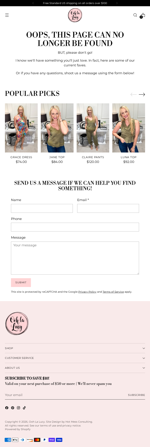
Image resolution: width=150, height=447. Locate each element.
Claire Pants (93, 157)
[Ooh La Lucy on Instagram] (19, 408)
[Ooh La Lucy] (75, 15)
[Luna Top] (128, 127)
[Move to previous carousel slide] (133, 94)
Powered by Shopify (18, 429)
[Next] (117, 3)
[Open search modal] (135, 15)
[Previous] (33, 3)
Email (83, 200)
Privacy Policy (87, 291)
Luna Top (129, 157)
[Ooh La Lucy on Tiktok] (24, 408)
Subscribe (136, 394)
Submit (20, 282)
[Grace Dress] (21, 127)
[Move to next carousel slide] (142, 94)
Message (18, 237)
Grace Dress (21, 157)
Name (16, 200)
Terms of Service (113, 291)
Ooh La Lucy (37, 421)
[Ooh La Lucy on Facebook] (7, 408)
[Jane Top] (57, 127)
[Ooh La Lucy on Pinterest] (13, 408)
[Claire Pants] (93, 127)
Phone (16, 219)
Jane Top (57, 157)
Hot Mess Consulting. (79, 421)
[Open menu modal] (7, 15)
